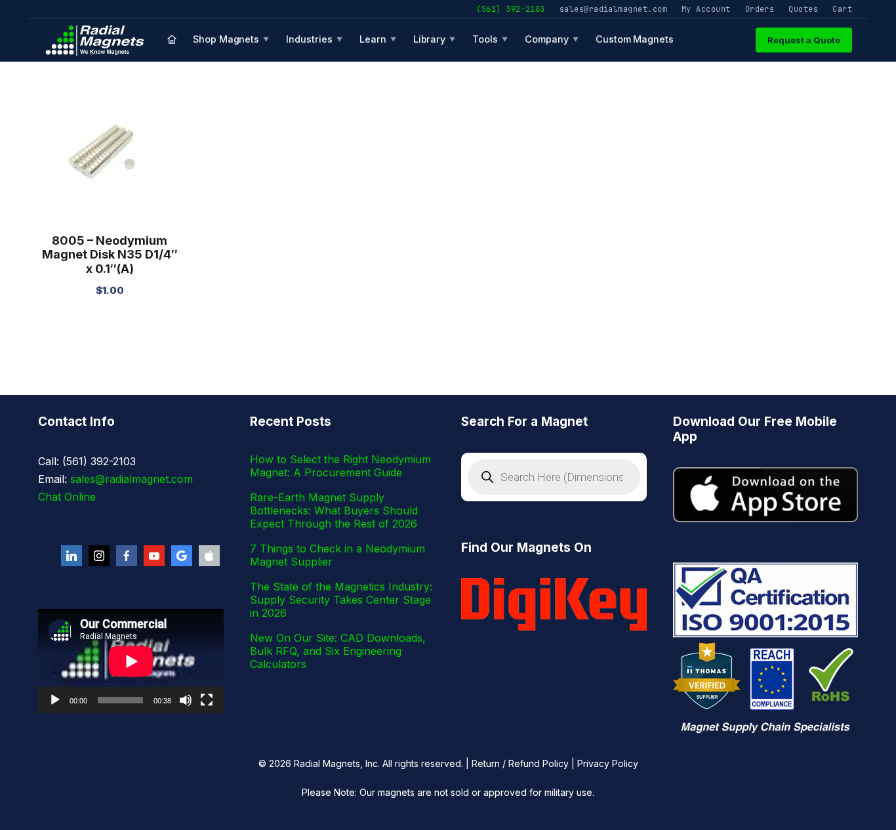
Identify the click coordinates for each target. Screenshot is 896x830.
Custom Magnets (635, 39)
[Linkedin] (71, 555)
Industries (314, 39)
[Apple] (209, 555)
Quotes (803, 9)
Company (552, 39)
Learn (377, 39)
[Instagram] (99, 555)
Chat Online (67, 496)
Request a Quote (803, 40)
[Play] (55, 700)
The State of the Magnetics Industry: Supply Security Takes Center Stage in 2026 (341, 599)
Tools (490, 39)
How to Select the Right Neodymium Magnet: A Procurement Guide (340, 466)
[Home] (171, 40)
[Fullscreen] (206, 700)
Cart (842, 9)
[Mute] (185, 700)
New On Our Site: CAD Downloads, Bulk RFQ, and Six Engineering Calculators (338, 651)
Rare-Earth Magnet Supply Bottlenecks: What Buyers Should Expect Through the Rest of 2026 (334, 510)
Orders (760, 9)
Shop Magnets (231, 39)
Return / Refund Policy (520, 763)
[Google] (181, 555)
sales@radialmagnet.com (613, 9)
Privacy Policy (607, 763)
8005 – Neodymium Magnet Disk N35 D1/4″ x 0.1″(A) (110, 255)
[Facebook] (126, 555)
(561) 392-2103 (510, 9)
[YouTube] (154, 555)
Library (434, 39)
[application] (131, 661)
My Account (706, 9)
